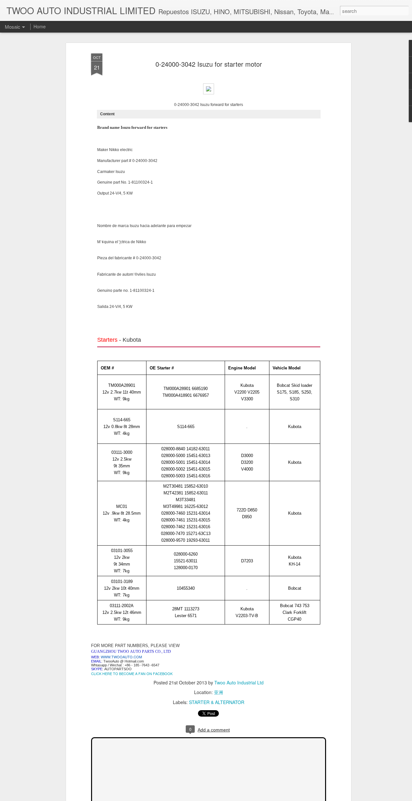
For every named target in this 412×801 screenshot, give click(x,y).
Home (39, 26)
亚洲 (218, 692)
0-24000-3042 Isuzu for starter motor (208, 64)
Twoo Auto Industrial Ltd (239, 682)
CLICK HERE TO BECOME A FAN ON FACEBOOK (132, 673)
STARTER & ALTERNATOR (216, 702)
